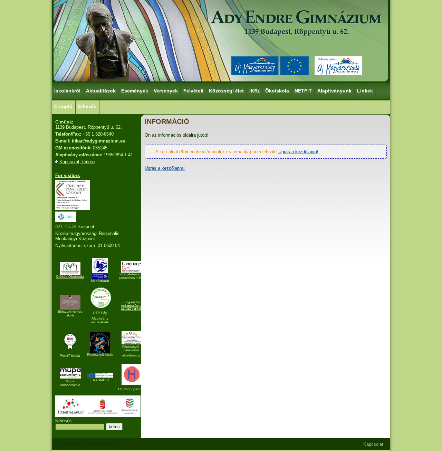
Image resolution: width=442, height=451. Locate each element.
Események (134, 91)
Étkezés (87, 106)
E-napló (63, 106)
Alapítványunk (334, 91)
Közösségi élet (226, 91)
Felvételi (193, 91)
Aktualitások (101, 91)
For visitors (67, 175)
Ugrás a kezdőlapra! (298, 151)
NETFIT (303, 91)
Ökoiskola (277, 91)
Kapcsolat (373, 444)
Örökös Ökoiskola (70, 276)
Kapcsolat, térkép (77, 161)
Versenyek (166, 91)
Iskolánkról (67, 91)
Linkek (365, 91)
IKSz (254, 91)
